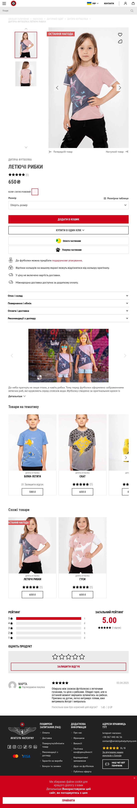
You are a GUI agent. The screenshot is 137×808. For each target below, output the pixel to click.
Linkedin (35, 747)
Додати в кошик (68, 219)
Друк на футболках (84, 766)
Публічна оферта (82, 771)
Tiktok (25, 747)
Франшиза (79, 738)
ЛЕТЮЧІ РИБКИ (32, 579)
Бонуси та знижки (51, 766)
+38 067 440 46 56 (112, 737)
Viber (30, 747)
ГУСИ (83, 579)
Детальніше (54, 789)
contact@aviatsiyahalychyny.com (119, 741)
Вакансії (78, 743)
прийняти (68, 800)
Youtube (20, 747)
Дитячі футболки (77, 18)
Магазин (38, 18)
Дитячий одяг (55, 18)
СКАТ (83, 476)
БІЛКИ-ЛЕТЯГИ (32, 476)
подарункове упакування (67, 260)
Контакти (109, 3)
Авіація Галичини (18, 18)
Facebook (9, 747)
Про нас (78, 732)
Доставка (47, 738)
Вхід (125, 3)
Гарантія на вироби (52, 760)
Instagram (14, 747)
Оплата (46, 732)
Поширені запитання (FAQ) (50, 725)
